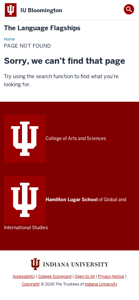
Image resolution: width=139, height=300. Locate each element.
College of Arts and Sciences (76, 138)
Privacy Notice (111, 276)
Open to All (85, 276)
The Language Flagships (42, 28)
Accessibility (24, 276)
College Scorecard (54, 276)
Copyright (31, 284)
